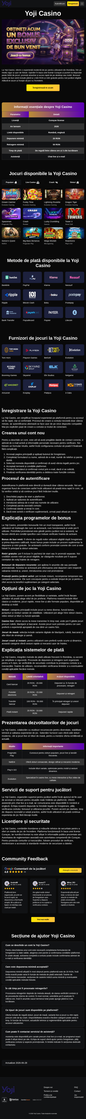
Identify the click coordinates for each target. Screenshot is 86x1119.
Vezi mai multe (43, 919)
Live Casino (31, 182)
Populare (10, 182)
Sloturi (73, 182)
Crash (51, 182)
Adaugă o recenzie (70, 870)
